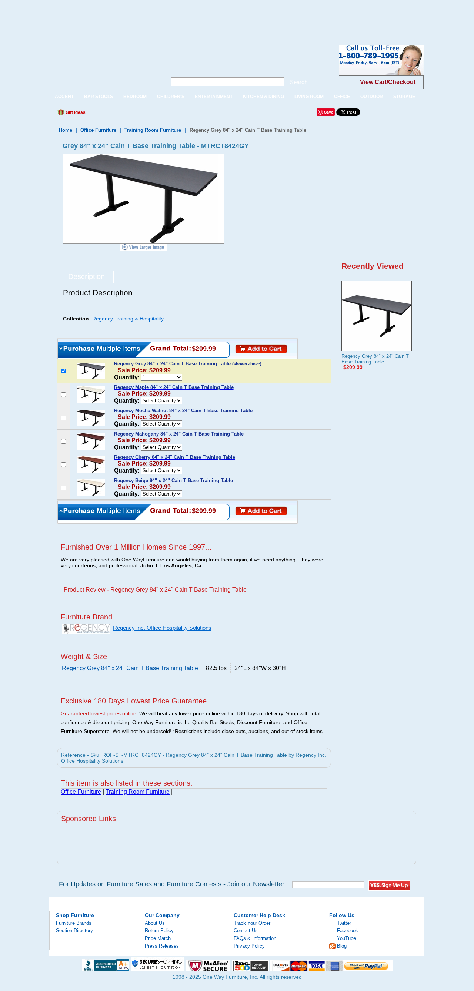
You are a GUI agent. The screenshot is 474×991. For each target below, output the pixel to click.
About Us (155, 923)
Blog (342, 946)
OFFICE (342, 96)
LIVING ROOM (309, 96)
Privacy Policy (249, 946)
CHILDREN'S (170, 96)
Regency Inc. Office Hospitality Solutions (162, 628)
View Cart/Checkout (387, 82)
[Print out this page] (145, 114)
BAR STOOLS (98, 96)
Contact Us (246, 930)
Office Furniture (98, 130)
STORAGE (404, 96)
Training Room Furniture (152, 130)
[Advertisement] (135, 16)
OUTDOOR (371, 96)
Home (65, 130)
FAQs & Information (255, 938)
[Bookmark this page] (108, 114)
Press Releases (162, 946)
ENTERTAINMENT (214, 96)
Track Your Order (252, 923)
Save (328, 112)
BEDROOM (135, 96)
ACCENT (64, 96)
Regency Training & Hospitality (128, 319)
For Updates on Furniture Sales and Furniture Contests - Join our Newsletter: (172, 884)
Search (298, 82)
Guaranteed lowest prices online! (99, 713)
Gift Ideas (75, 112)
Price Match (158, 938)
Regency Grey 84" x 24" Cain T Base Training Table (375, 359)
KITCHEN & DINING (263, 96)
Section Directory (74, 930)
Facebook (347, 930)
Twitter (344, 923)
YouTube (346, 938)
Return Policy (159, 930)
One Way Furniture (104, 66)
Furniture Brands (73, 923)
